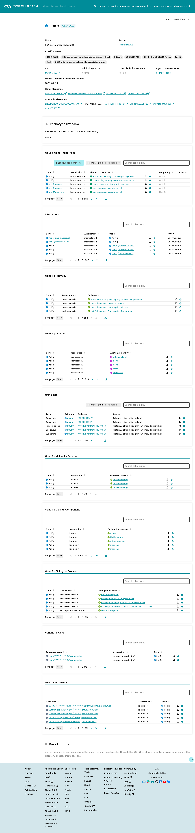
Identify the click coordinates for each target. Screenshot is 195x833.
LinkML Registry (111, 793)
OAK (86, 793)
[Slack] (148, 781)
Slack (127, 777)
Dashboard (50, 819)
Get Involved (130, 773)
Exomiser (88, 776)
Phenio (68, 790)
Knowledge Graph (117, 6)
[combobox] (70, 6)
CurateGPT (89, 806)
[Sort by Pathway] (98, 295)
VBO (67, 798)
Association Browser (51, 825)
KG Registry (110, 788)
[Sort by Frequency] (171, 172)
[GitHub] (156, 781)
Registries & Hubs (170, 6)
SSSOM (87, 789)
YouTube (128, 790)
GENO (67, 802)
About (103, 6)
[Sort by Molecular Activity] (130, 475)
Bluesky (128, 794)
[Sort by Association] (84, 172)
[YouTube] (164, 781)
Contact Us (30, 785)
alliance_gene (163, 72)
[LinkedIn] (160, 781)
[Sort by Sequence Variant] (65, 651)
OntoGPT (88, 802)
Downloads (50, 773)
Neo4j (48, 781)
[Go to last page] (96, 198)
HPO (67, 785)
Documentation (52, 798)
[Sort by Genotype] (57, 701)
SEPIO (67, 806)
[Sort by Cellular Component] (130, 529)
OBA (67, 794)
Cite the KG (50, 806)
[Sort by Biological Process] (118, 590)
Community (186, 6)
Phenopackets (91, 810)
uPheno (68, 781)
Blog (126, 781)
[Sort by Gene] (53, 172)
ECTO (67, 811)
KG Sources (50, 815)
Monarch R (50, 785)
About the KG (51, 811)
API (46, 777)
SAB (27, 781)
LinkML (87, 785)
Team (28, 777)
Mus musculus (126, 44)
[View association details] (149, 176)
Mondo (68, 773)
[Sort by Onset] (185, 172)
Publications (31, 790)
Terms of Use (51, 802)
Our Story (29, 773)
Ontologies (133, 6)
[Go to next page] (91, 198)
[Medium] (152, 781)
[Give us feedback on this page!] (191, 759)
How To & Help (52, 794)
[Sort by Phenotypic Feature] (111, 172)
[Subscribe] (143, 781)
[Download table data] (105, 198)
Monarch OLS (110, 773)
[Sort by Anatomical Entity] (130, 352)
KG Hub (107, 784)
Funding (29, 794)
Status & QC (51, 790)
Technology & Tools (150, 6)
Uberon (68, 777)
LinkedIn (128, 785)
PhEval (87, 781)
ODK (86, 797)
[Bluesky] (168, 781)
